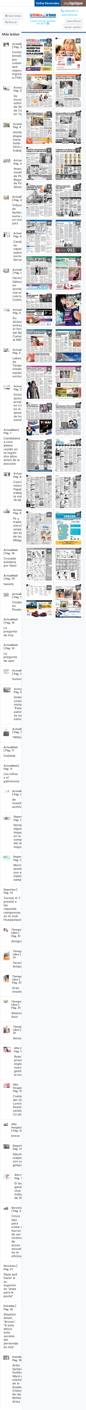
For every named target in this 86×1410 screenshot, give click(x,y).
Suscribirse (74, 21)
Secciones (14, 15)
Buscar (12, 22)
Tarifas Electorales (47, 3)
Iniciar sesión (72, 27)
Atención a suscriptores (70, 12)
